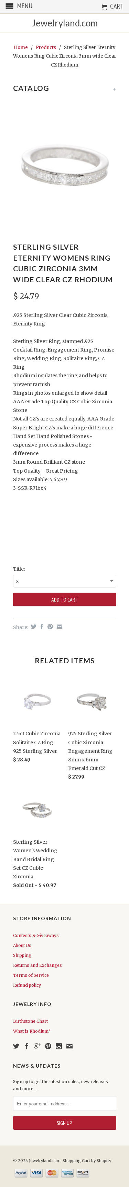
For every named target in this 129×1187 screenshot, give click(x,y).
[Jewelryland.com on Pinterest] (48, 1046)
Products (46, 47)
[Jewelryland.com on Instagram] (59, 1046)
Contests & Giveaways (36, 935)
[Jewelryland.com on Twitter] (16, 1046)
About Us (22, 945)
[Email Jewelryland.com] (69, 1046)
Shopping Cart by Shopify (87, 1160)
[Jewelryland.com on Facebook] (27, 1046)
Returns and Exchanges (37, 965)
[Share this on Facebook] (41, 626)
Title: (19, 569)
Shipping (22, 955)
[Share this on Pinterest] (49, 626)
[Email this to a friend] (58, 626)
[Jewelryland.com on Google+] (37, 1046)
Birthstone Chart (30, 1021)
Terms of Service (31, 975)
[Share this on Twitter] (32, 626)
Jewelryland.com (65, 23)
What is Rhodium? (32, 1031)
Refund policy (27, 985)
